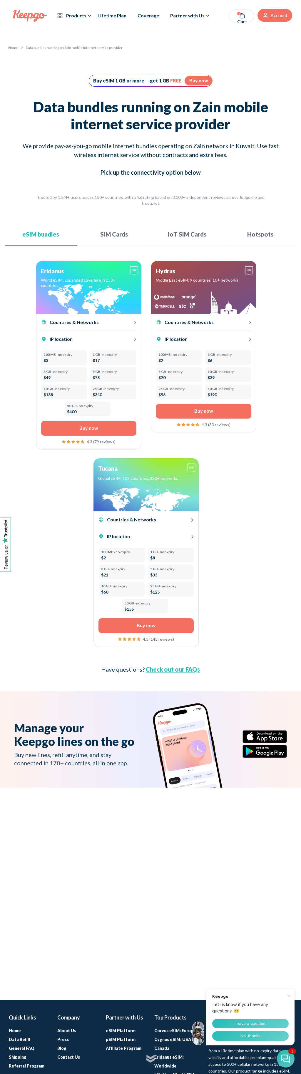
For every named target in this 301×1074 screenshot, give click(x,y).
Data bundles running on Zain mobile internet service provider (74, 47)
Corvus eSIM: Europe (175, 1030)
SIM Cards (114, 234)
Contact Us (68, 1057)
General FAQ (21, 1048)
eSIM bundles (40, 234)
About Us (66, 1030)
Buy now (198, 80)
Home (13, 47)
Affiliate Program (123, 1048)
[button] (73, 441)
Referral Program (26, 1065)
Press (63, 1039)
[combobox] (84, 282)
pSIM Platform (121, 1039)
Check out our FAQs (173, 669)
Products (75, 15)
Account (278, 15)
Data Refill (19, 1039)
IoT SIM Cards (187, 234)
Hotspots (260, 234)
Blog (61, 1048)
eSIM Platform (121, 1030)
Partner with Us (187, 15)
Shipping (17, 1057)
